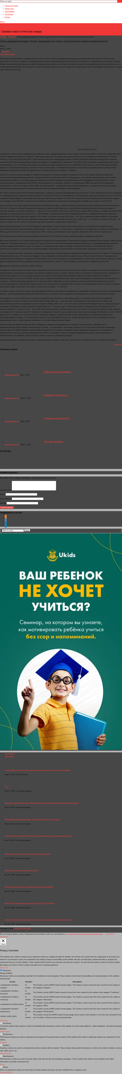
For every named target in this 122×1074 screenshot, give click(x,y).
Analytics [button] (3, 1042)
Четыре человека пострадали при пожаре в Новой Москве (27, 854)
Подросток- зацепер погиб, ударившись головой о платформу (29, 887)
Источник (118, 344)
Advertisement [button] (5, 1053)
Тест (6, 786)
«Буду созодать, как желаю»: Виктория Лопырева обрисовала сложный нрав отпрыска (38, 836)
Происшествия (11, 6)
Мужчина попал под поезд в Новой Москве (21, 870)
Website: (3, 503)
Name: (3, 494)
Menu (2, 22)
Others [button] (2, 1064)
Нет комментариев (7, 54)
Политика (9, 14)
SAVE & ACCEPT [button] (6, 1073)
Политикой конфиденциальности (90, 934)
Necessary (7, 970)
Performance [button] (5, 1031)
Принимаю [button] (4, 937)
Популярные (10, 754)
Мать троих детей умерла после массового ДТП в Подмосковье (30, 903)
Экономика (10, 11)
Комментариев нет (12, 375)
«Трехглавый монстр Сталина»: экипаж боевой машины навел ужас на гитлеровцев (37, 770)
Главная (3, 37)
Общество (9, 9)
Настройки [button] (110, 934)
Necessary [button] (4, 968)
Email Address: (6, 499)
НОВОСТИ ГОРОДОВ (21, 28)
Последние (9, 756)
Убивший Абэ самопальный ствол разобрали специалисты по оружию (32, 819)
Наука (7, 17)
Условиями (71, 934)
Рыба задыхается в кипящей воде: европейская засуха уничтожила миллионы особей (38, 920)
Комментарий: (6, 490)
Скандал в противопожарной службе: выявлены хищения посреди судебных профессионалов (42, 803)
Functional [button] (4, 1020)
